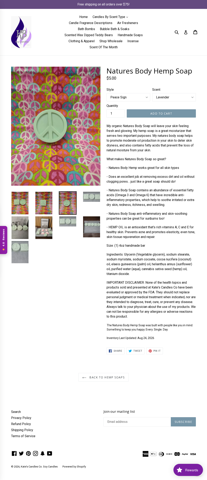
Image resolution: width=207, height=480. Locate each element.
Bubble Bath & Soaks (114, 29)
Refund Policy (21, 424)
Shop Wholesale (111, 41)
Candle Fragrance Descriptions (90, 23)
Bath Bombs (86, 29)
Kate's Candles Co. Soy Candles (39, 466)
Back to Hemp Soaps (106, 377)
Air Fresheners (127, 23)
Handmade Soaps (130, 35)
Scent (156, 90)
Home (83, 17)
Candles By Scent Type (111, 17)
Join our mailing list (119, 411)
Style (110, 90)
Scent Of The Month (104, 47)
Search (16, 412)
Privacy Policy (21, 418)
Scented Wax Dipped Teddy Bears (88, 35)
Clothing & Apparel (82, 41)
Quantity (112, 106)
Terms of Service (23, 436)
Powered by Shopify (74, 466)
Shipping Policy (22, 430)
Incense (133, 41)
